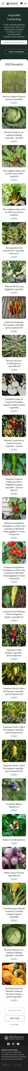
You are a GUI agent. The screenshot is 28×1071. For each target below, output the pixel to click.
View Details (17, 1065)
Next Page (14, 1018)
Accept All (6, 1065)
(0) (25, 4)
